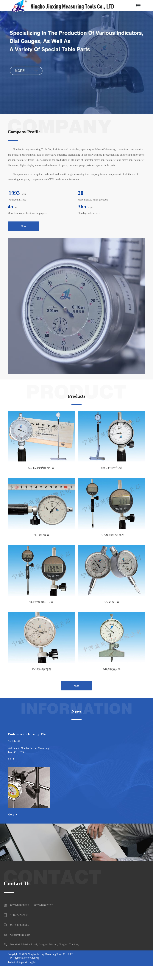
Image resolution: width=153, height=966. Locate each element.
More (23, 226)
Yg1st (32, 962)
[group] (76, 62)
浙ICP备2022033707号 (26, 958)
